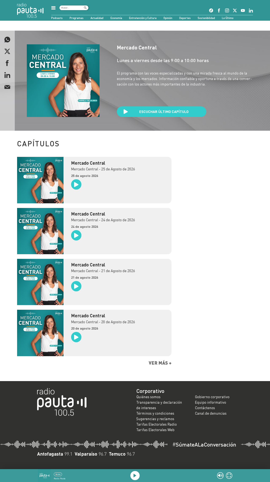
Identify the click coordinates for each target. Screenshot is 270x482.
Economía (116, 18)
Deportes (185, 18)
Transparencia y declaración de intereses (159, 405)
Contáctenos (205, 408)
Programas (77, 18)
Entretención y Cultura (143, 18)
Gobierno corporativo (212, 397)
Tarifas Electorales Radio (156, 424)
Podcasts (57, 18)
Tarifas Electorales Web (155, 430)
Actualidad (96, 18)
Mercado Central (88, 163)
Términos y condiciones (155, 413)
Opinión (167, 18)
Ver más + (160, 363)
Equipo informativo (210, 402)
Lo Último (228, 18)
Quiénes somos (148, 397)
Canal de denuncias (211, 413)
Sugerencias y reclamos (155, 419)
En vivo (57, 474)
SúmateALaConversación (204, 444)
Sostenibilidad (206, 18)
